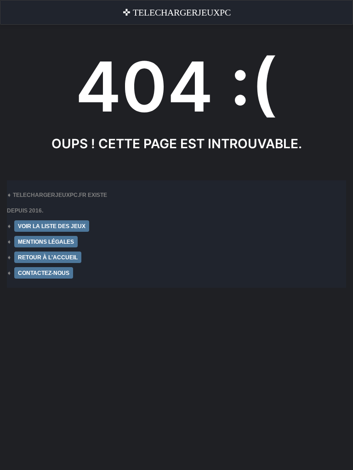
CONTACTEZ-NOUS (43, 273)
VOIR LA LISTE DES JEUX (51, 226)
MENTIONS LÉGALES (46, 242)
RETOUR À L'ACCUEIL (48, 257)
